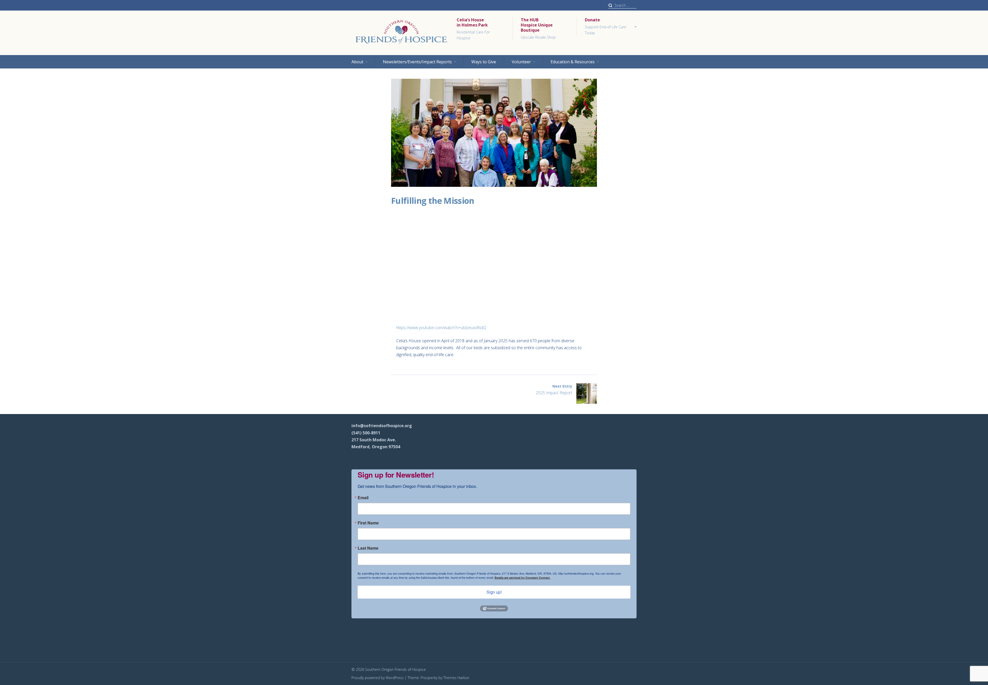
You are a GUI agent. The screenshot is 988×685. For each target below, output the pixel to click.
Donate (605, 26)
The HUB (538, 28)
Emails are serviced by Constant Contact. (522, 577)
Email (363, 498)
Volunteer (521, 62)
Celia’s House (473, 28)
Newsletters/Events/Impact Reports (417, 62)
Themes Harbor (456, 677)
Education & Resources (573, 62)
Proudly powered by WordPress (377, 677)
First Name (368, 523)
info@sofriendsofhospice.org (381, 425)
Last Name (368, 548)
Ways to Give (483, 62)
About (357, 62)
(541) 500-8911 (365, 433)
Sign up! (494, 592)
